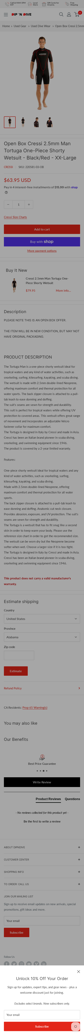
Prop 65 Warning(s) (34, 707)
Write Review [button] (42, 782)
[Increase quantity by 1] (29, 204)
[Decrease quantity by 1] (8, 204)
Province (9, 628)
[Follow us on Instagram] (21, 964)
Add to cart (42, 229)
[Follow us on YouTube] (29, 964)
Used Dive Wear (41, 26)
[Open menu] (6, 14)
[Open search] (61, 14)
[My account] (69, 14)
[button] (42, 820)
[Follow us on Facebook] (6, 964)
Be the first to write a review (42, 821)
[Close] (78, 971)
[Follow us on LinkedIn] (43, 964)
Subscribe (42, 1026)
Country (9, 610)
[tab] (48, 800)
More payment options (42, 250)
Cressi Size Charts (15, 217)
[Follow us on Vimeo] (36, 964)
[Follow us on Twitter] (14, 964)
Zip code (9, 647)
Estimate (16, 671)
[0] (76, 14)
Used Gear (20, 26)
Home (6, 26)
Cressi (8, 167)
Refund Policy (13, 688)
